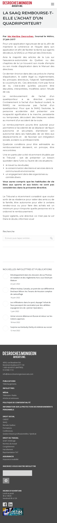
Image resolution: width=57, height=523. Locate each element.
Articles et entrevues (11, 398)
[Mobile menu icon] (52, 4)
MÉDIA (5, 392)
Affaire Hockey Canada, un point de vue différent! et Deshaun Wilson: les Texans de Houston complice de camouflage (32, 291)
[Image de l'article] (5, 276)
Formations (7, 428)
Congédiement (8, 446)
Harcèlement (8, 449)
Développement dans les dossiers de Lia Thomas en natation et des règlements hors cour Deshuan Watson (31, 278)
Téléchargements (9, 384)
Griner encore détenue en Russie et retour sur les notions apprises (31, 317)
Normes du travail (10, 444)
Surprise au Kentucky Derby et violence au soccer (31, 327)
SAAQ (5, 422)
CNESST (6, 419)
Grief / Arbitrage (9, 441)
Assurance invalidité (10, 459)
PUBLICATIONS (9, 381)
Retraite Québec (9, 425)
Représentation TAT (10, 452)
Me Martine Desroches (20, 36)
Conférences (8, 431)
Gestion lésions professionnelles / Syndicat (19, 434)
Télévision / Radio (10, 395)
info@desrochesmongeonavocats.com (18, 374)
